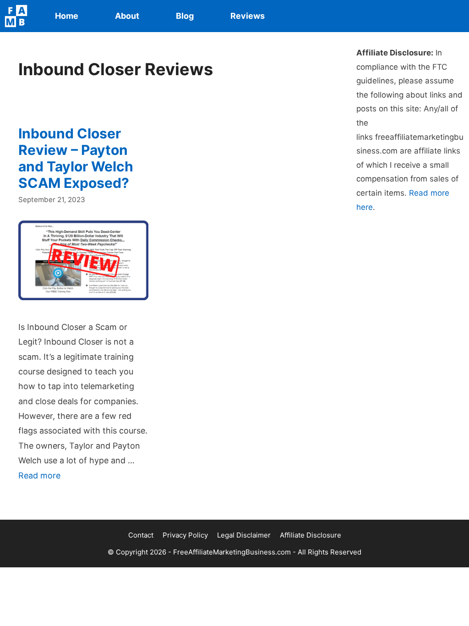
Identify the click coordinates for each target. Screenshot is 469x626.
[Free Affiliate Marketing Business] (18, 16)
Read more (39, 475)
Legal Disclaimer (244, 535)
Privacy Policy (185, 535)
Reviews (247, 16)
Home (66, 16)
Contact (140, 535)
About (127, 16)
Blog (185, 16)
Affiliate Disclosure (310, 535)
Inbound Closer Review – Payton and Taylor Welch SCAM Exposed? (75, 158)
